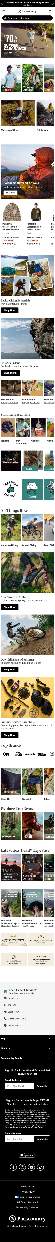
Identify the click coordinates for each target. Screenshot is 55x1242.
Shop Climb (10, 372)
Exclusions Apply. (12, 1112)
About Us (5, 1048)
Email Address (13, 1080)
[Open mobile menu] (4, 11)
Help (3, 1038)
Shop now (9, 310)
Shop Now (9, 607)
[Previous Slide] (2, 3)
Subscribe (42, 1086)
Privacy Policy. (37, 1127)
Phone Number (13, 1132)
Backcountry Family (11, 1058)
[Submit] (5, 18)
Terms (27, 1127)
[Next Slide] (53, 3)
